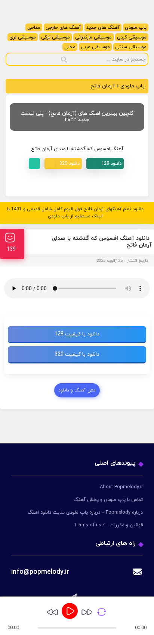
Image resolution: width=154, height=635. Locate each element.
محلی (70, 47)
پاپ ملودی (136, 27)
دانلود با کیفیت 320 (77, 354)
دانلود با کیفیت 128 (77, 334)
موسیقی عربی (95, 47)
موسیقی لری (22, 37)
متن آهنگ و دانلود (77, 390)
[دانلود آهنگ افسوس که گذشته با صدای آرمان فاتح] (105, 163)
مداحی (33, 27)
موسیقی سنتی (131, 47)
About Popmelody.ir (121, 487)
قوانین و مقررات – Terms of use (108, 525)
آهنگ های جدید (103, 27)
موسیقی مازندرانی (93, 37)
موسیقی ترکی (55, 37)
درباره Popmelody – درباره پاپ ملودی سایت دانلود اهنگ (85, 512)
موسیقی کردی (132, 37)
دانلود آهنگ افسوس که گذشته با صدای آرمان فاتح (102, 242)
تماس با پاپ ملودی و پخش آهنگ (108, 499)
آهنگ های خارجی (63, 27)
